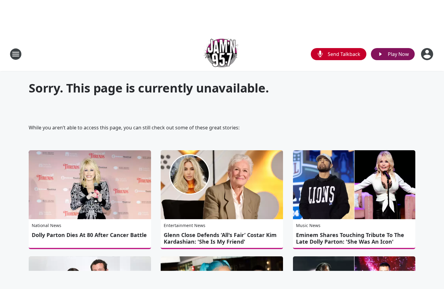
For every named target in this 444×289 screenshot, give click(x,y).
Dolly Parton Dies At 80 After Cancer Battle (89, 235)
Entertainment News (184, 225)
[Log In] (427, 54)
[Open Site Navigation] (16, 54)
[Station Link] (222, 54)
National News (46, 225)
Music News (308, 225)
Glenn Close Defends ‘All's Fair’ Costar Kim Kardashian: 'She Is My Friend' (220, 238)
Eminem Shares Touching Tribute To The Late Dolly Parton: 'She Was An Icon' (350, 238)
